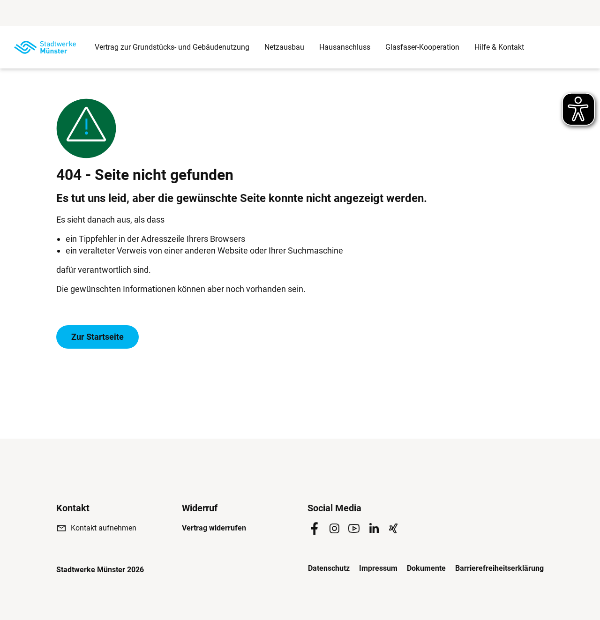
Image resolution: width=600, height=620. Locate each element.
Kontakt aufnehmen (103, 527)
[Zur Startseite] (45, 47)
